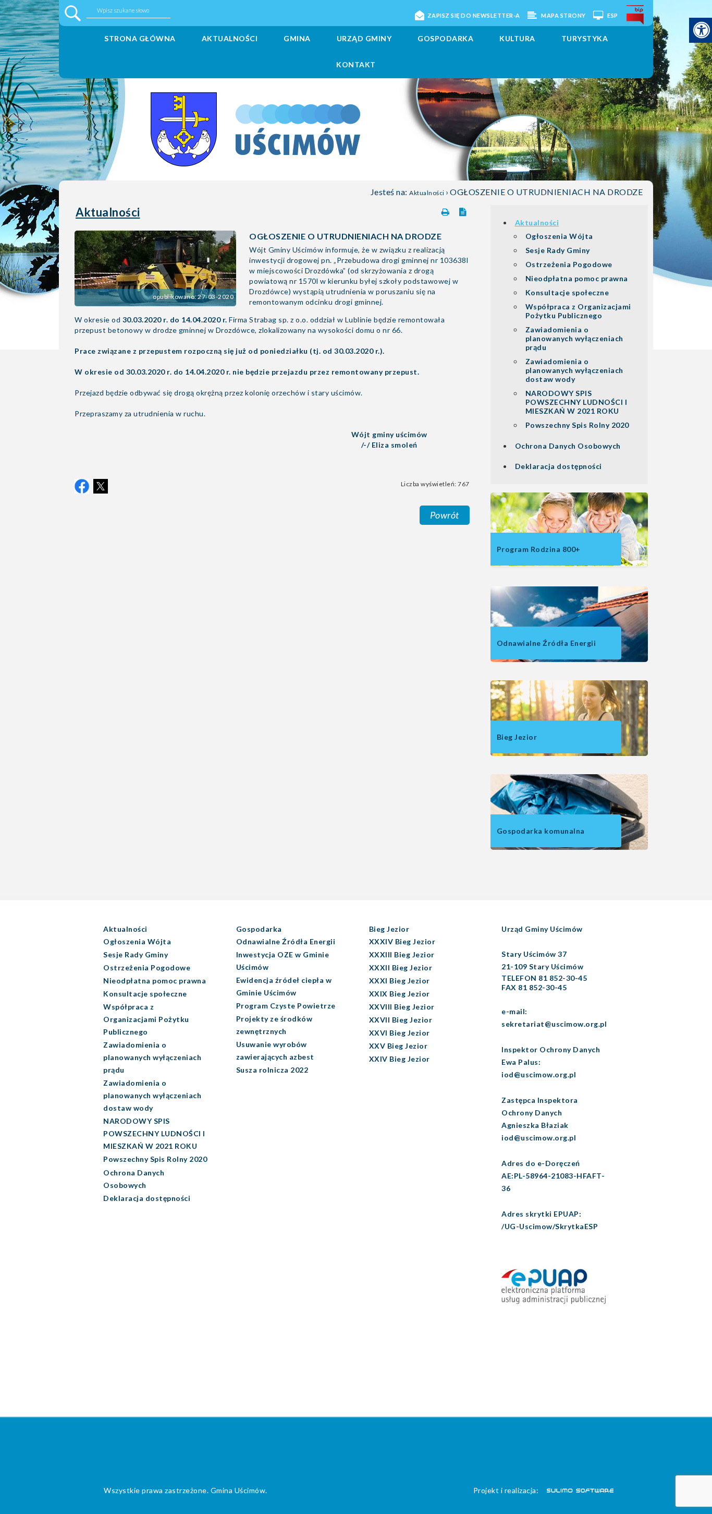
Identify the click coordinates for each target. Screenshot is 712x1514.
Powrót (444, 515)
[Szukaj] (73, 13)
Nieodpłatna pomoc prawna (576, 278)
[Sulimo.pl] (574, 1490)
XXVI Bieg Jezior (399, 1032)
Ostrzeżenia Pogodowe (568, 264)
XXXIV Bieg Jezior (402, 941)
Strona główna (140, 38)
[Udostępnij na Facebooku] (82, 486)
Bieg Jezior (389, 928)
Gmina (297, 38)
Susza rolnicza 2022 (272, 1069)
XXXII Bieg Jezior (401, 967)
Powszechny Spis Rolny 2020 (577, 424)
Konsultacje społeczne (567, 292)
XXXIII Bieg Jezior (402, 954)
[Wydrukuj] (446, 210)
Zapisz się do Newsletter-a (473, 15)
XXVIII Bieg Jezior (402, 1006)
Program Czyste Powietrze (286, 1005)
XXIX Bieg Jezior (399, 993)
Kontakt (356, 64)
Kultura (517, 38)
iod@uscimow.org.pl (538, 1074)
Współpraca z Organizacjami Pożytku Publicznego (578, 311)
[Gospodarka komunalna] (569, 847)
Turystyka (584, 38)
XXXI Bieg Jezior (399, 980)
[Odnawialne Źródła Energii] (569, 660)
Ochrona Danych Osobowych (568, 445)
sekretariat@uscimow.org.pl (554, 1023)
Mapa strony (563, 15)
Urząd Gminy (364, 38)
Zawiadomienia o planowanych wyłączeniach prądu (574, 338)
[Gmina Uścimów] (213, 114)
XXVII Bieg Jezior (401, 1019)
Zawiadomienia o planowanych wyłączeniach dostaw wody (574, 370)
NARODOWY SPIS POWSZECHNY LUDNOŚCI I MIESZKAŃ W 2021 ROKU (576, 402)
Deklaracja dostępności (558, 466)
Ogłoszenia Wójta (559, 236)
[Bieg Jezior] (569, 754)
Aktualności (230, 38)
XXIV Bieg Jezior (399, 1058)
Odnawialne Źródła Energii (286, 941)
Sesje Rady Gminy (557, 250)
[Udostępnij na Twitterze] (100, 486)
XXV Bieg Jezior (398, 1045)
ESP (612, 15)
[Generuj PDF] (464, 210)
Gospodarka (445, 38)
